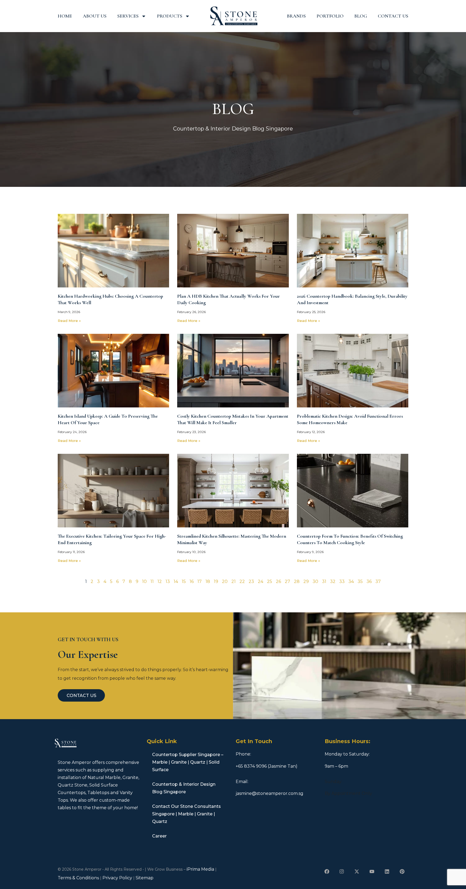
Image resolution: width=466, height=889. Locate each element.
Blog (360, 16)
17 (199, 581)
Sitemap (144, 877)
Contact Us (393, 16)
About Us (95, 16)
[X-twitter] (357, 871)
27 (287, 581)
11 (152, 581)
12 (159, 581)
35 (360, 581)
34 (351, 581)
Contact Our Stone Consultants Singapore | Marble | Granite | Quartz (186, 814)
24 (260, 581)
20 (225, 581)
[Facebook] (326, 871)
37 (378, 581)
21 (233, 581)
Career (159, 836)
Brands (296, 16)
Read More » (69, 320)
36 (369, 581)
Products (169, 16)
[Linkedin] (387, 871)
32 (332, 581)
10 (144, 581)
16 (192, 581)
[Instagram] (341, 871)
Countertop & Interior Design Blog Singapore (183, 788)
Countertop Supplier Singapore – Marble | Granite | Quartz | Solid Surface (187, 762)
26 (278, 581)
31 (324, 581)
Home (65, 16)
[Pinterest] (402, 871)
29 (306, 581)
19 (216, 581)
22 (242, 581)
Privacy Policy (117, 877)
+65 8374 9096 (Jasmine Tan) (266, 766)
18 (207, 581)
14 (176, 581)
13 (168, 581)
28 (297, 581)
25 (269, 581)
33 (342, 581)
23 (251, 581)
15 (184, 581)
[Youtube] (372, 871)
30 (315, 581)
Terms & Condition (77, 877)
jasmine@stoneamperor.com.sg (269, 793)
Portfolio (330, 16)
